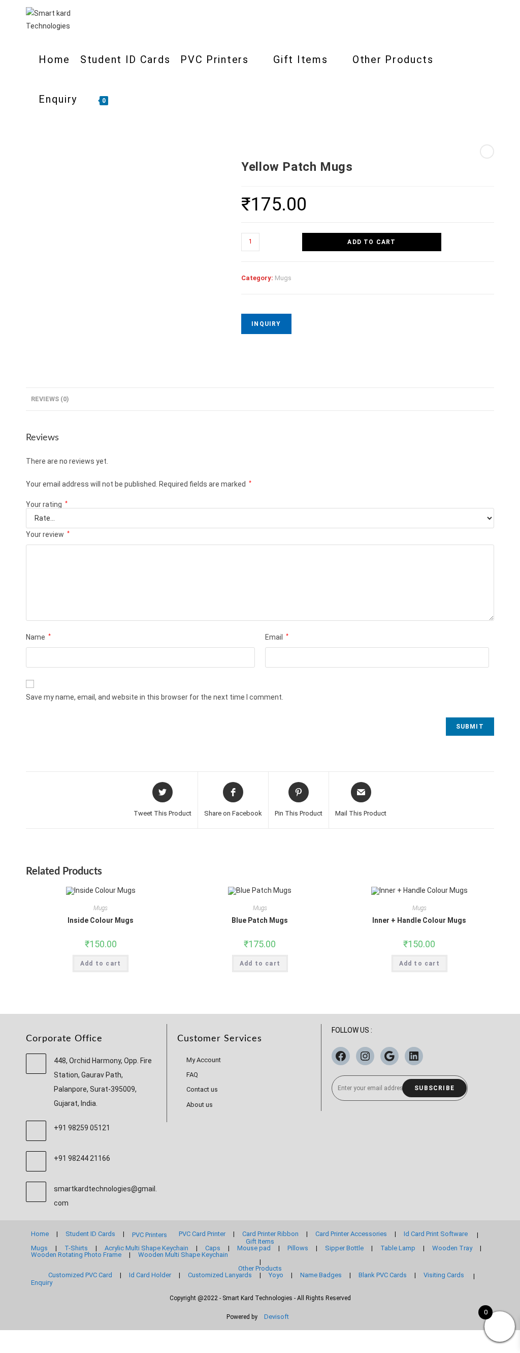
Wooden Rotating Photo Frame (76, 1254)
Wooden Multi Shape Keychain (183, 1254)
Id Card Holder (150, 1275)
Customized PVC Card (80, 1275)
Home (40, 1234)
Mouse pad (254, 1248)
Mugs (283, 278)
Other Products (260, 1268)
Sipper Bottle (344, 1248)
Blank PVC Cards (383, 1275)
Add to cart (371, 242)
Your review (48, 534)
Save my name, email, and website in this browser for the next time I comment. (154, 697)
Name (38, 637)
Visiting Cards (444, 1275)
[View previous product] (487, 151)
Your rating (47, 504)
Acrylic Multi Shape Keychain (146, 1248)
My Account (203, 1060)
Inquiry (266, 323)
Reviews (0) (50, 399)
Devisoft (276, 1316)
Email (276, 637)
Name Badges (321, 1275)
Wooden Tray (452, 1248)
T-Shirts (76, 1248)
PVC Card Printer (202, 1234)
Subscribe (434, 1088)
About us (199, 1104)
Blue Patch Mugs (260, 920)
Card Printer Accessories (351, 1234)
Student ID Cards (90, 1234)
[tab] (50, 399)
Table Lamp (397, 1248)
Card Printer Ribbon (270, 1234)
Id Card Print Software (436, 1234)
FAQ (192, 1074)
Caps (212, 1248)
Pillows (297, 1248)
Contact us (202, 1089)
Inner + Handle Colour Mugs (419, 920)
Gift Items (260, 1241)
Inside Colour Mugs (101, 920)
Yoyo (276, 1275)
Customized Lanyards (220, 1275)
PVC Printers (149, 1235)
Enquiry (41, 1282)
